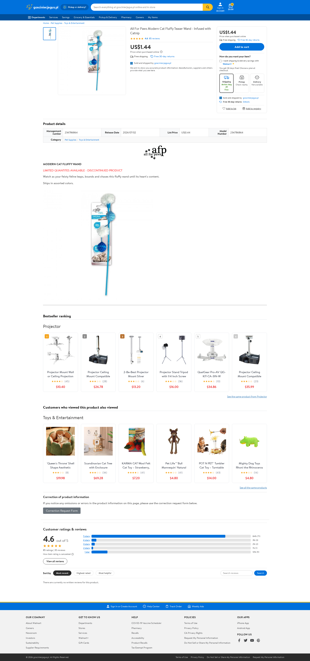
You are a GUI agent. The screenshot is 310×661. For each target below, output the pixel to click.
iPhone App (243, 623)
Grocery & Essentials (84, 17)
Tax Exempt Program (141, 647)
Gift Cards (84, 642)
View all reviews (55, 561)
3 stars (86, 544)
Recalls (134, 632)
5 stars (86, 536)
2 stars (86, 548)
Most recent (62, 573)
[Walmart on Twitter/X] (246, 640)
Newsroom (31, 632)
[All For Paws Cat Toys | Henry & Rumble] (155, 153)
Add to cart (242, 47)
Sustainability (32, 642)
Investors (30, 637)
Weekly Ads (198, 606)
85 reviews (154, 38)
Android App (243, 628)
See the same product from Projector (247, 396)
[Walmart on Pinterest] (258, 640)
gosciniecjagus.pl (162, 63)
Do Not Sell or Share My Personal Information (207, 642)
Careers (140, 17)
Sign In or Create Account (124, 606)
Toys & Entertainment (74, 23)
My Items (153, 17)
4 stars (86, 540)
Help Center (153, 606)
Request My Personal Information (201, 637)
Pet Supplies (56, 23)
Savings (65, 17)
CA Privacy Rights (193, 632)
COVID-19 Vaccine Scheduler (146, 623)
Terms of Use (190, 623)
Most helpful (105, 573)
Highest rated (83, 573)
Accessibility (137, 637)
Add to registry (253, 108)
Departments (38, 17)
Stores (82, 628)
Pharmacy (126, 17)
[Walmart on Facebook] (239, 640)
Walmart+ (84, 637)
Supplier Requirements (37, 647)
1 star (87, 552)
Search (260, 573)
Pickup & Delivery (108, 17)
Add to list (231, 108)
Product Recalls (139, 642)
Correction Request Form (62, 511)
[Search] (208, 7)
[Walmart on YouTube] (252, 640)
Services (53, 17)
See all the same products (253, 487)
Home (46, 23)
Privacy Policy (191, 628)
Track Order (176, 606)
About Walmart (33, 623)
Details (246, 102)
